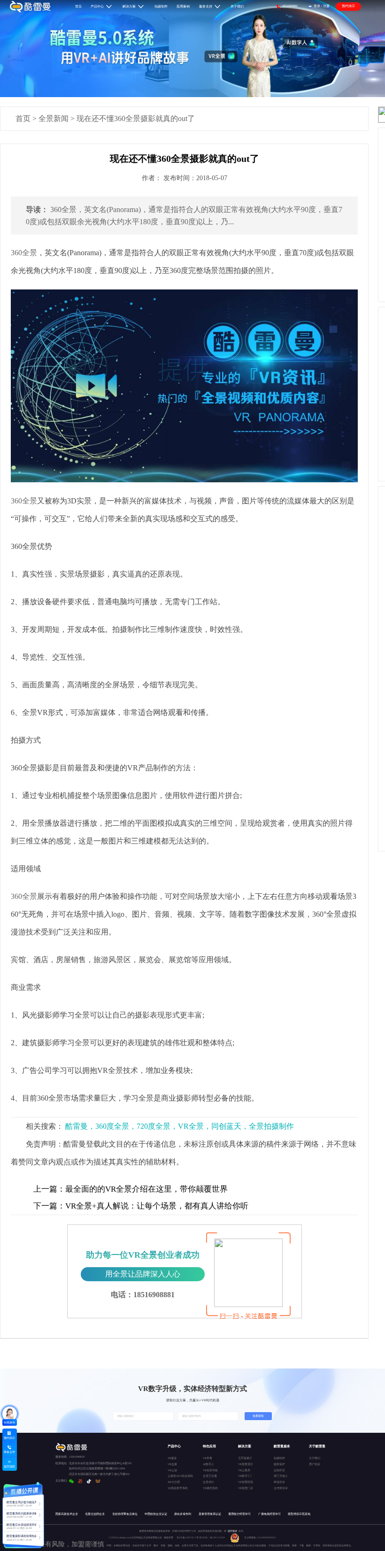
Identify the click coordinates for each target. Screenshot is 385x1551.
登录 (317, 6)
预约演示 (348, 6)
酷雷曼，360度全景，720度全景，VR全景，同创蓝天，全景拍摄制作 (179, 1126)
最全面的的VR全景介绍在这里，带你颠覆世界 (130, 1189)
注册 (326, 6)
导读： (37, 209)
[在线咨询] (9, 1414)
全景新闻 (53, 118)
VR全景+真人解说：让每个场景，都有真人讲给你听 (140, 1205)
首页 (23, 118)
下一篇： (49, 1205)
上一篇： (49, 1189)
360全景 (24, 253)
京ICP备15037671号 (188, 1537)
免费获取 (258, 1415)
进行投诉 (232, 1530)
